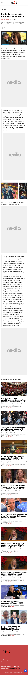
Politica (3, 9)
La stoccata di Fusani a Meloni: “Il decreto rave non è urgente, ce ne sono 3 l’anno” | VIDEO (13, 487)
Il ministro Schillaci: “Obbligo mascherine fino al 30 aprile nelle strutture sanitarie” (12, 458)
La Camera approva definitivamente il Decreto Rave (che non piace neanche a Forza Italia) (13, 400)
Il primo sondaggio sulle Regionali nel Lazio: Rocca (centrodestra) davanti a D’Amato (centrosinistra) (11, 628)
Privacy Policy (15, 666)
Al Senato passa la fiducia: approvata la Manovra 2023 (12, 602)
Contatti (9, 666)
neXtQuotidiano (5, 606)
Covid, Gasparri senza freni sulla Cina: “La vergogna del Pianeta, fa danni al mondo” (14, 516)
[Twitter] (6, 660)
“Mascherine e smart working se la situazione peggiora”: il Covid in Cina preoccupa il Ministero (13, 429)
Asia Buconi (4, 407)
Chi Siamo (3, 666)
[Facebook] (1, 660)
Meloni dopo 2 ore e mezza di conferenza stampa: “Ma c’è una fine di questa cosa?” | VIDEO (12, 545)
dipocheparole (5, 19)
